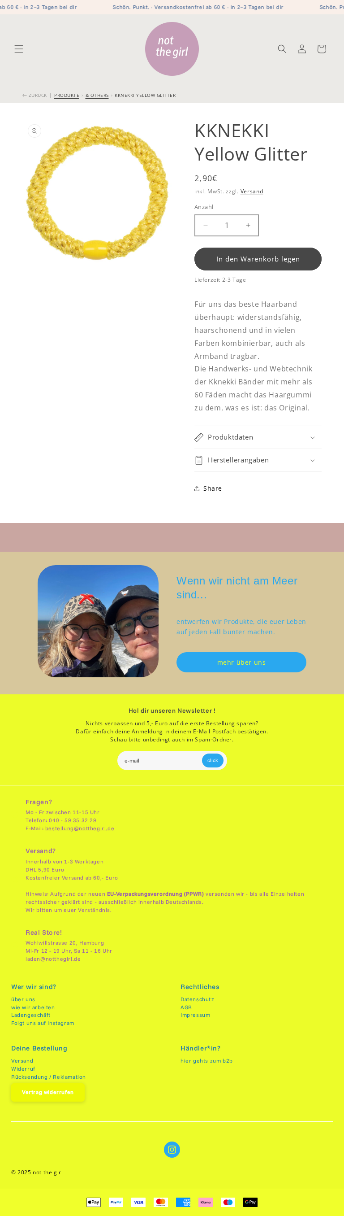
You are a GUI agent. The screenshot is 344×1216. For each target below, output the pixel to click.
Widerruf (23, 1068)
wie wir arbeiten (33, 1007)
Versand (252, 191)
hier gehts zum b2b (207, 1060)
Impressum (195, 1014)
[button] (19, 49)
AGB (186, 1007)
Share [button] (212, 488)
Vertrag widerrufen (48, 1092)
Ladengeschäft (31, 1014)
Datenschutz (198, 999)
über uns (23, 999)
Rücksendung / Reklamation (48, 1076)
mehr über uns (241, 662)
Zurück (37, 95)
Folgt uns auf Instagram (42, 1023)
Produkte (66, 95)
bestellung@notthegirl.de (79, 828)
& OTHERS (97, 95)
